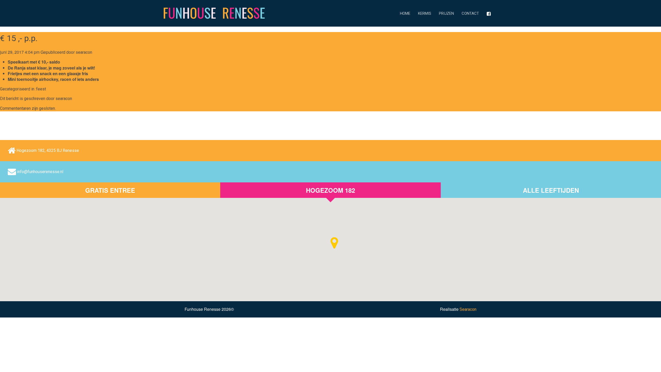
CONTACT (470, 13)
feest (41, 89)
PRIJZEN (446, 13)
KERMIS (424, 13)
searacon (84, 52)
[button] (334, 243)
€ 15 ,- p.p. (19, 38)
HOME (405, 13)
